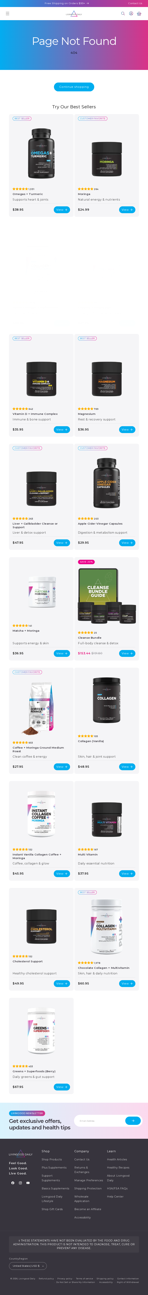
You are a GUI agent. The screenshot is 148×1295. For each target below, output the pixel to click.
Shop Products (52, 1159)
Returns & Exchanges (81, 1170)
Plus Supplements (54, 1167)
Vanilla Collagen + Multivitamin (36, 307)
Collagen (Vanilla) (91, 741)
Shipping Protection (88, 1188)
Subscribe (133, 1121)
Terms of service (84, 1278)
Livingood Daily (27, 1278)
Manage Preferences (88, 1180)
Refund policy (46, 1278)
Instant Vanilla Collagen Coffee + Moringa (37, 856)
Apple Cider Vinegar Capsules (100, 523)
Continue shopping (74, 86)
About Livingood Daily (118, 1178)
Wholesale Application (82, 1199)
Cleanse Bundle (89, 637)
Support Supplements (51, 1178)
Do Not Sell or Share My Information (75, 1282)
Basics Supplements (55, 1188)
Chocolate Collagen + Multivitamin (104, 968)
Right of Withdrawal (128, 1282)
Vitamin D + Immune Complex (35, 414)
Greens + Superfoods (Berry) (34, 1071)
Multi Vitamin (88, 854)
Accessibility (82, 1217)
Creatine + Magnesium (95, 307)
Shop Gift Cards (52, 1209)
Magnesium (86, 414)
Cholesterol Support (28, 961)
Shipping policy (105, 1278)
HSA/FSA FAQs (117, 1188)
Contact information (128, 1278)
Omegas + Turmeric (28, 194)
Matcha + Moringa (26, 630)
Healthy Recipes (118, 1167)
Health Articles (117, 1159)
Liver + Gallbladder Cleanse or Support (35, 525)
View (60, 209)
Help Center (115, 1196)
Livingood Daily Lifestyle (52, 1199)
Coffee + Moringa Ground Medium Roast (38, 749)
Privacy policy (64, 1278)
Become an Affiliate (87, 1209)
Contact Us (135, 3)
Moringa (84, 194)
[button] (8, 13)
